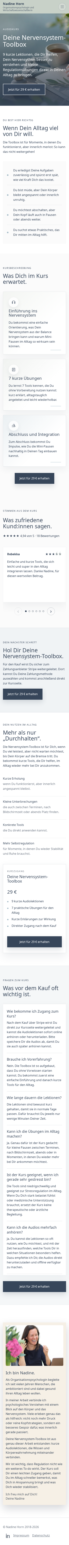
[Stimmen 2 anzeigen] (29, 611)
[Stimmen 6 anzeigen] (43, 611)
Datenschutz (41, 1535)
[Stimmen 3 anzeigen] (33, 611)
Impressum (21, 1535)
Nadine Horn (18, 7)
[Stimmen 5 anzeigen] (40, 611)
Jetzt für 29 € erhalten (24, 89)
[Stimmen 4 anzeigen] (36, 611)
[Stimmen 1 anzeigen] (26, 611)
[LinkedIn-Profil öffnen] (8, 1536)
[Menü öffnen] (62, 7)
